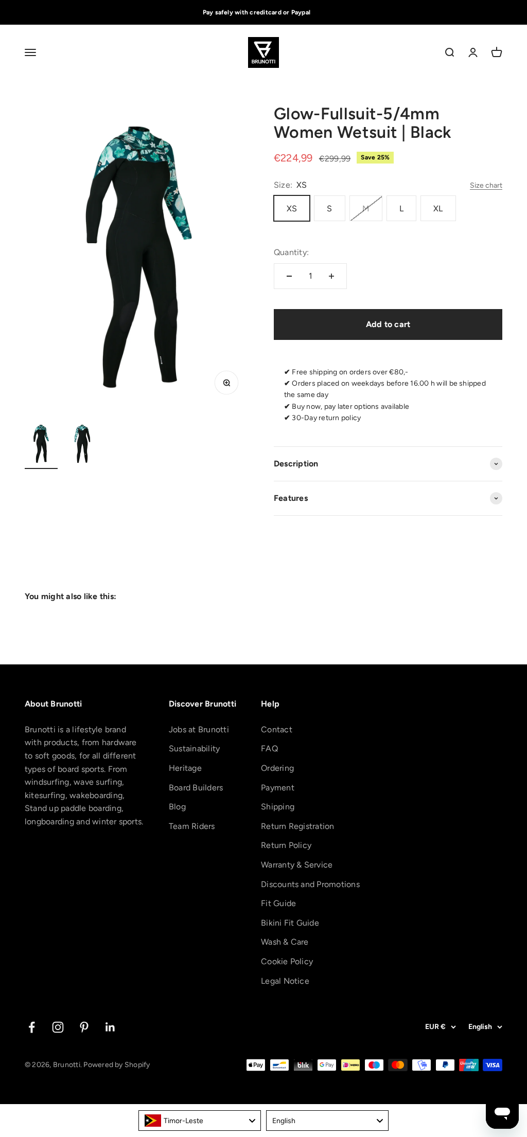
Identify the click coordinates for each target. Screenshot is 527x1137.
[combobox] (199, 1120)
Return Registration (298, 826)
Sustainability (194, 748)
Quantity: (291, 252)
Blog (177, 806)
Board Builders (196, 787)
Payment (277, 787)
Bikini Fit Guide (290, 923)
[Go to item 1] (41, 445)
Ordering (277, 768)
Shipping (277, 806)
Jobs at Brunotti (199, 729)
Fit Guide (278, 903)
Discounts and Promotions (310, 884)
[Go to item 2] (82, 445)
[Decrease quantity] (289, 276)
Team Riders (192, 826)
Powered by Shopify (116, 1064)
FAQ (269, 748)
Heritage (185, 768)
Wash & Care (285, 942)
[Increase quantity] (331, 276)
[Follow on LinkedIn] (110, 1027)
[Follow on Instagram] (58, 1027)
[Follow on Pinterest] (84, 1027)
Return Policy (286, 845)
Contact (276, 729)
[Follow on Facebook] (32, 1027)
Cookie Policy (287, 961)
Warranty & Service (296, 865)
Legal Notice (285, 981)
